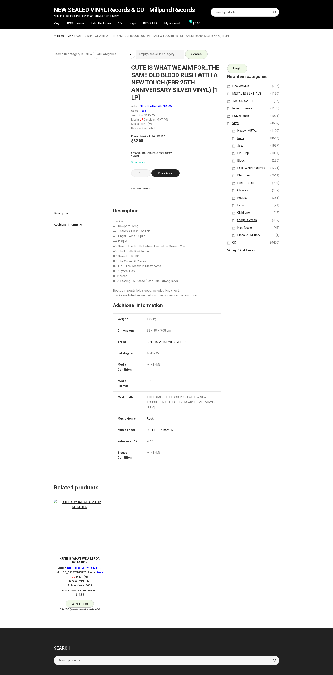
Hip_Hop (243, 153)
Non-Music (244, 228)
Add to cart (167, 173)
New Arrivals (240, 86)
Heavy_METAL (247, 130)
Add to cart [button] (82, 604)
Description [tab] (61, 213)
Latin (240, 205)
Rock (143, 110)
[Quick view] (101, 506)
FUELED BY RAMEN (160, 430)
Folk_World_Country (251, 168)
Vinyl (57, 23)
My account (172, 23)
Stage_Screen (247, 220)
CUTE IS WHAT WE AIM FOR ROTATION (80, 560)
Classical (243, 190)
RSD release (75, 23)
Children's (243, 212)
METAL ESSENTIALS (246, 93)
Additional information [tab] (68, 224)
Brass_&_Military (248, 235)
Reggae (242, 198)
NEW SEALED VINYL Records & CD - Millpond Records (124, 10)
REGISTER (150, 23)
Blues (241, 160)
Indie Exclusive (101, 23)
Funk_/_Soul (245, 183)
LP (149, 381)
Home (61, 35)
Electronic (244, 175)
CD (120, 23)
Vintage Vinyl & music (241, 250)
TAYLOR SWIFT (242, 101)
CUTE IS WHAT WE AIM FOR (156, 106)
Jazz (240, 145)
